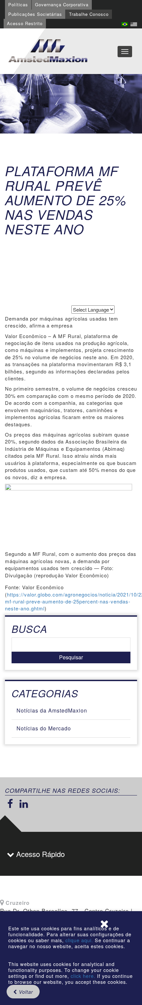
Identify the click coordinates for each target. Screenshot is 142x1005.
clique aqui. (80, 940)
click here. (83, 975)
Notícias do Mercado (44, 728)
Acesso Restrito (25, 23)
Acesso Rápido (39, 854)
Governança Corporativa (62, 4)
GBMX (48, 51)
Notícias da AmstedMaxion (52, 710)
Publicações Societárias (35, 14)
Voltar (25, 991)
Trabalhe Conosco (89, 14)
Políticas (18, 4)
